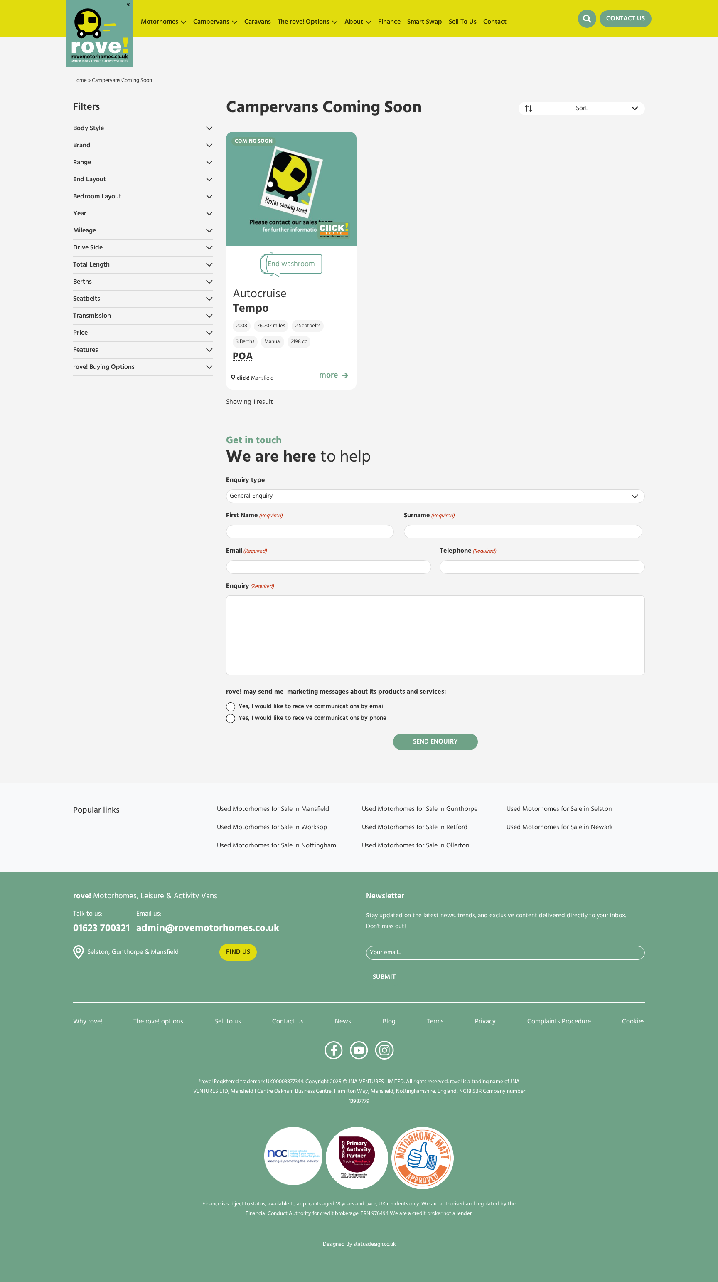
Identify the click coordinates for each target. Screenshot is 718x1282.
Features (85, 350)
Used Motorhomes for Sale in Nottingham (276, 845)
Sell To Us (463, 22)
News (343, 1021)
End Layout (89, 179)
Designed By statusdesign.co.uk (359, 1244)
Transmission (92, 316)
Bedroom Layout (97, 196)
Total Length (91, 265)
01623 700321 (101, 929)
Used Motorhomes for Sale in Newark (560, 827)
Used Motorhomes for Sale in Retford (414, 827)
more (328, 375)
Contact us (288, 1021)
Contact (495, 22)
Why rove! (87, 1021)
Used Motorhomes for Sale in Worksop (272, 827)
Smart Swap (424, 22)
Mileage (84, 230)
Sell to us (228, 1021)
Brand (82, 145)
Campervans (211, 22)
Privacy (485, 1021)
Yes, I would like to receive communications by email (312, 707)
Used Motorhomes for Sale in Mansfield (273, 809)
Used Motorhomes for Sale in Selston (559, 809)
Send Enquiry (435, 742)
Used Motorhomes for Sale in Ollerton (416, 845)
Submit (384, 977)
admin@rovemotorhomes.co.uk (207, 929)
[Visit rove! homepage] (99, 18)
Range (82, 162)
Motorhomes (159, 22)
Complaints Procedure (559, 1021)
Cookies (633, 1021)
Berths (82, 282)
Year (79, 213)
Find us (238, 952)
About (353, 22)
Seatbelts (86, 299)
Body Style (88, 128)
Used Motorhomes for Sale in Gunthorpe (419, 809)
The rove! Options (303, 22)
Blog (389, 1021)
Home (80, 80)
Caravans (257, 22)
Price (80, 333)
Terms (435, 1021)
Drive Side (88, 248)
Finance (389, 22)
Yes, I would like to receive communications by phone (312, 718)
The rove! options (158, 1021)
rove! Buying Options (104, 367)
